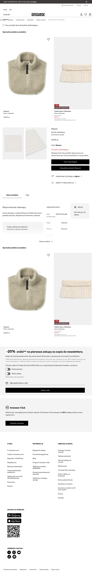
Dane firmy (33, 569)
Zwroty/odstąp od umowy (64, 461)
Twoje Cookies (43, 569)
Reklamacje (62, 466)
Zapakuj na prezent (65, 484)
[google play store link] (14, 515)
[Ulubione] (85, 14)
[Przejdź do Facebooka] (9, 552)
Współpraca (11, 462)
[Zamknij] (86, 2)
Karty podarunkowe (65, 480)
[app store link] (14, 520)
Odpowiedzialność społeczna (14, 471)
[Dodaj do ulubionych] (48, 39)
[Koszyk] (90, 14)
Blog (34, 458)
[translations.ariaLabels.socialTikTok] (9, 557)
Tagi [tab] (27, 195)
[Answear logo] (38, 14)
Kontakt (61, 498)
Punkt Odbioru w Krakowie (64, 475)
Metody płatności (64, 456)
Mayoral (54, 129)
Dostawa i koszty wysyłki (64, 451)
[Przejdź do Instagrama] (14, 552)
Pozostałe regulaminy (40, 454)
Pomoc (60, 494)
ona (5, 9)
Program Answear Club (41, 462)
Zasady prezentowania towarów (41, 473)
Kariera (10, 486)
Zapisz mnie (45, 390)
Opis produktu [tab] (12, 195)
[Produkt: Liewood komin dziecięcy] (27, 73)
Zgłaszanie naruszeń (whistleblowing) (14, 477)
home (5, 19)
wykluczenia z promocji (73, 361)
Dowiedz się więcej (17, 423)
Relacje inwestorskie (14, 466)
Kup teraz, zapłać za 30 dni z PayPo (66, 489)
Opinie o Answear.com (15, 454)
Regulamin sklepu (39, 450)
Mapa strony (55, 569)
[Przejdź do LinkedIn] (14, 557)
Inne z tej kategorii (70, 162)
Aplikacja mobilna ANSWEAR (39, 467)
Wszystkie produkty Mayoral (70, 168)
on (10, 9)
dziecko (6, 14)
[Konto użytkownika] (81, 14)
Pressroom (11, 482)
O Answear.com (13, 450)
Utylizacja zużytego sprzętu (40, 479)
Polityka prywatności (10, 569)
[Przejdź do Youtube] (19, 552)
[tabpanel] (46, 221)
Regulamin (23, 569)
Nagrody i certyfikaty (15, 458)
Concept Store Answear (66, 470)
